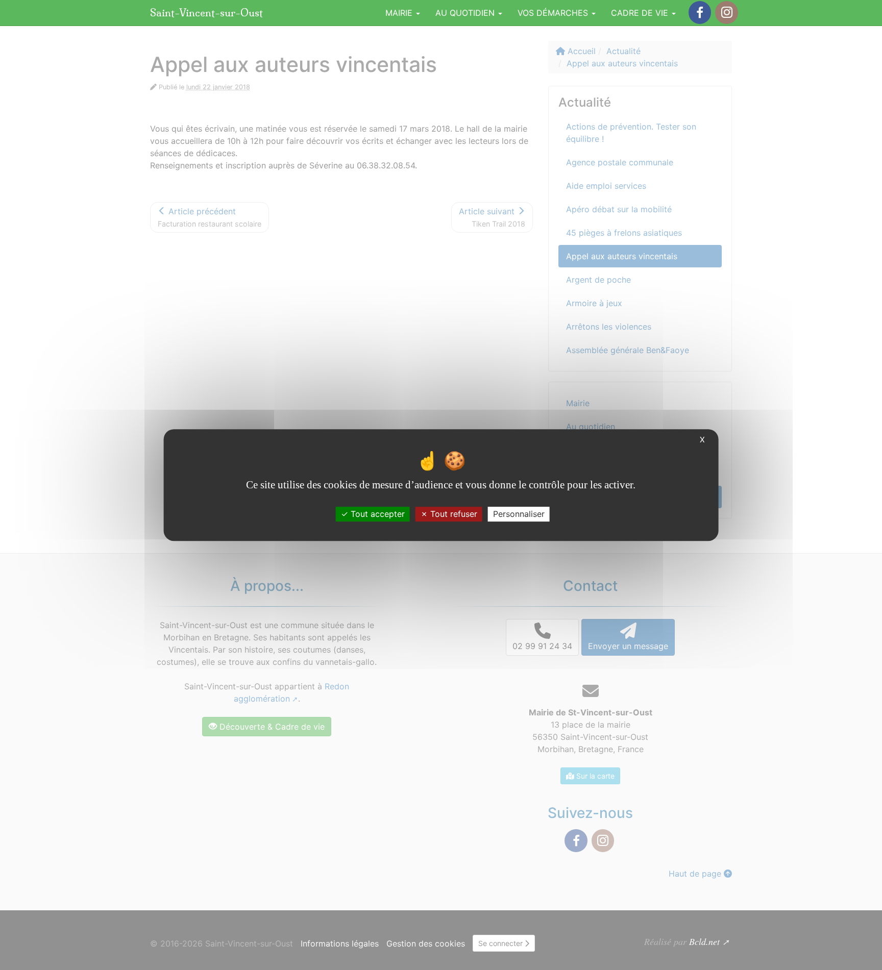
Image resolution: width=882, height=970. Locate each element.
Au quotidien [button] (466, 13)
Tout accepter (376, 514)
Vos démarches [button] (554, 13)
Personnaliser (519, 514)
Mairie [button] (400, 13)
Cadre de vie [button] (641, 13)
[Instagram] (726, 12)
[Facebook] (700, 12)
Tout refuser (452, 514)
